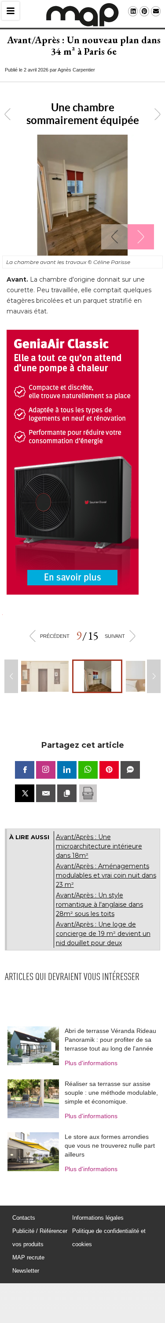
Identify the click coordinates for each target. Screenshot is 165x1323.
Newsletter (25, 1270)
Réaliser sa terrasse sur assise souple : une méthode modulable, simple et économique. (111, 1092)
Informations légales (98, 1217)
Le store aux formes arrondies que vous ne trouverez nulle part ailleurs (110, 1145)
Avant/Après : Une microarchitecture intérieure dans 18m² (99, 846)
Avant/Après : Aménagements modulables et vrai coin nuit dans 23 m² (106, 875)
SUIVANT (115, 636)
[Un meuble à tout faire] (45, 676)
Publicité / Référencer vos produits (39, 1238)
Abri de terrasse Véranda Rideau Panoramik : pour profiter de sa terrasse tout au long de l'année (110, 1039)
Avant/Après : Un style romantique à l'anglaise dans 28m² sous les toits (99, 904)
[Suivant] (141, 236)
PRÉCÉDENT (55, 636)
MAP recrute (28, 1257)
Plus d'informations (91, 1063)
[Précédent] (114, 236)
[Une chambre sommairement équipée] (97, 676)
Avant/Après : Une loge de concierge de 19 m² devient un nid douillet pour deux (103, 933)
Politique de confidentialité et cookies (109, 1238)
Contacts (23, 1217)
